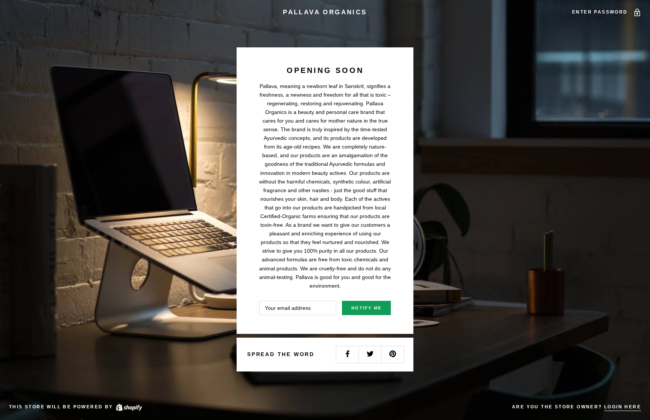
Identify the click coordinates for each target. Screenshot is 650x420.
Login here (622, 406)
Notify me (366, 308)
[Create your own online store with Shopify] (128, 406)
